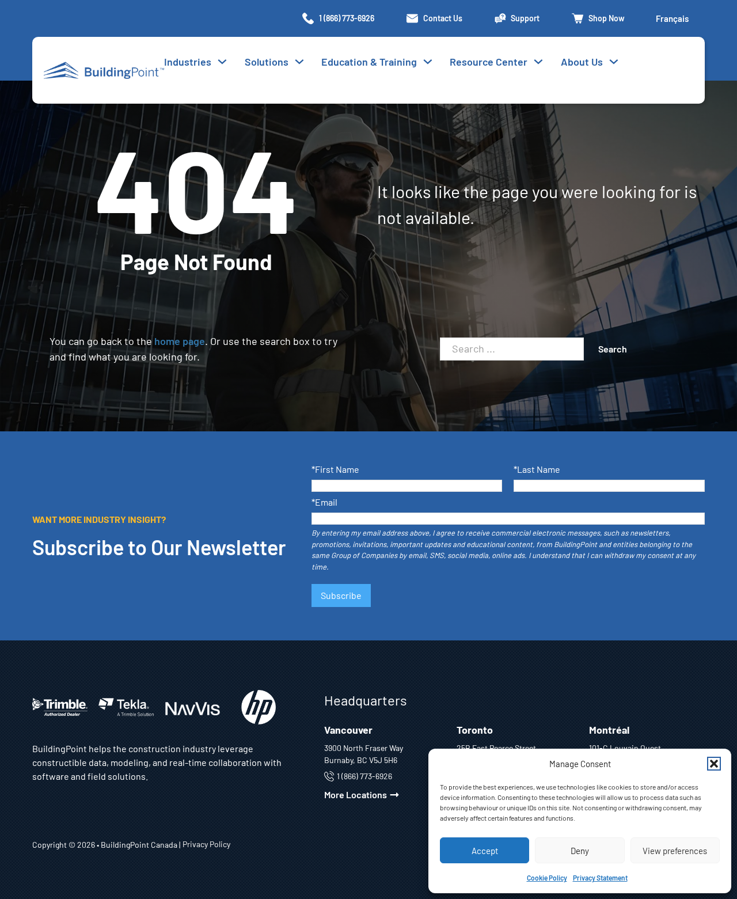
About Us (582, 61)
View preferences (675, 850)
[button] (714, 763)
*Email (324, 502)
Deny (580, 850)
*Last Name (537, 470)
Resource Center (488, 61)
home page (179, 341)
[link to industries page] (222, 61)
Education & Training (369, 61)
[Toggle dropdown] (299, 61)
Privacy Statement (600, 878)
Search (612, 348)
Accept (485, 850)
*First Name (335, 470)
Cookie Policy (547, 878)
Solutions (266, 61)
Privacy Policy (206, 844)
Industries (187, 61)
